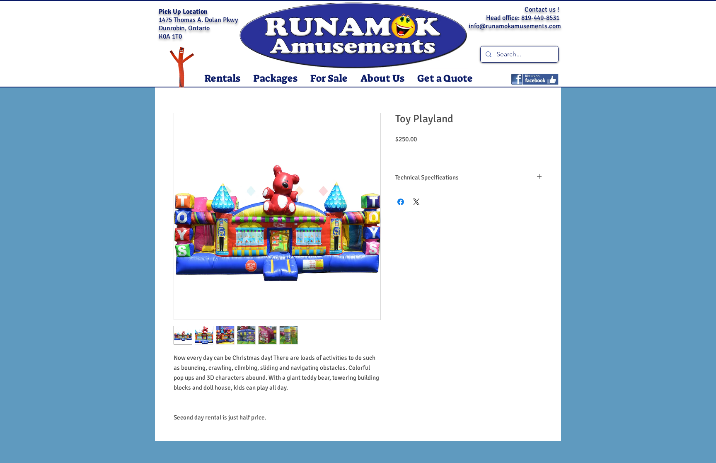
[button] (222, 78)
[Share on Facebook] (401, 202)
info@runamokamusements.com (515, 26)
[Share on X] (416, 202)
